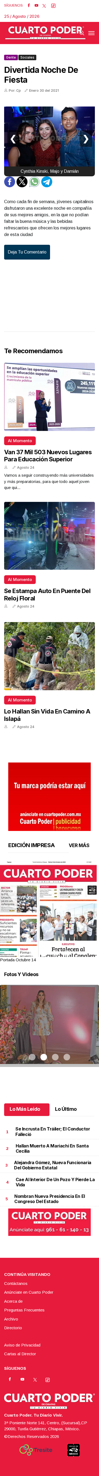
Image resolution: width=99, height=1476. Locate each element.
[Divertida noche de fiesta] (49, 138)
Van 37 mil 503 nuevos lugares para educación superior (48, 455)
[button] (49, 924)
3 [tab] (55, 953)
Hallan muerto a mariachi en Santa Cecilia (52, 1148)
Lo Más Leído (25, 1109)
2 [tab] (43, 953)
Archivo (11, 1319)
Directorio (13, 1327)
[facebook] (29, 5)
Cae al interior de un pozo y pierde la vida (55, 1182)
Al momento (20, 440)
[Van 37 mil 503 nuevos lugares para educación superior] (49, 397)
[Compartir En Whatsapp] (34, 185)
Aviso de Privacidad (22, 1345)
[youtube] (36, 5)
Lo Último (66, 1109)
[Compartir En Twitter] (22, 185)
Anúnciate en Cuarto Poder (28, 1292)
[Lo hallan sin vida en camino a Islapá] (49, 656)
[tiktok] (53, 5)
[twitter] (44, 5)
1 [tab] (32, 953)
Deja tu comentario (27, 252)
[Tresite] (35, 1450)
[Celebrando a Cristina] (49, 1033)
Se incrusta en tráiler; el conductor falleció (52, 1131)
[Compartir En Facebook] (9, 185)
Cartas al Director (20, 1353)
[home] (45, 33)
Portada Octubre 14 (18, 959)
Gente (11, 57)
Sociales (27, 57)
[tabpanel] (49, 912)
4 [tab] (67, 953)
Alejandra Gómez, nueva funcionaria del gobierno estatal (52, 1165)
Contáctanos (16, 1283)
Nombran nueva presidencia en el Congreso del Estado (49, 1198)
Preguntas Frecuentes (24, 1310)
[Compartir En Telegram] (46, 185)
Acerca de (13, 1301)
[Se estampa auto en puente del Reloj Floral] (49, 536)
